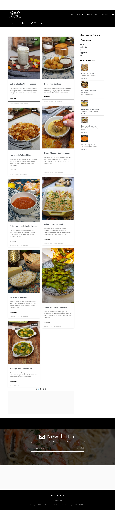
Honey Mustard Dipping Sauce (57, 153)
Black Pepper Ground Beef (88, 126)
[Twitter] (57, 495)
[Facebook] (51, 495)
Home (71, 14)
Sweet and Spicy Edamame (55, 307)
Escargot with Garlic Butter (21, 368)
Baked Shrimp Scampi (53, 224)
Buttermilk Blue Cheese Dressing (23, 84)
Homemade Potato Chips (20, 155)
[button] (113, 14)
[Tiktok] (63, 495)
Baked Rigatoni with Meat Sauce (90, 109)
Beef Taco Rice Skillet (87, 74)
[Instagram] (54, 495)
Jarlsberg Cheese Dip (19, 297)
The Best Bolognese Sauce (88, 145)
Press (97, 14)
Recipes (79, 14)
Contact (105, 14)
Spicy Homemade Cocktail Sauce (24, 226)
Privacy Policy (57, 500)
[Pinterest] (60, 495)
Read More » (13, 98)
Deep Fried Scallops (52, 84)
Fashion (89, 14)
